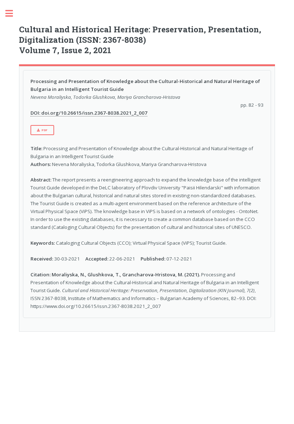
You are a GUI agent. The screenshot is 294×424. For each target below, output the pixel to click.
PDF (45, 130)
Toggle (13, 13)
